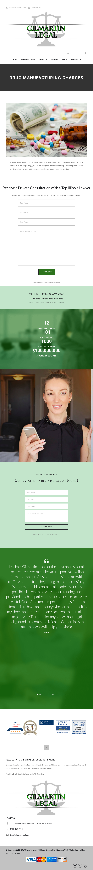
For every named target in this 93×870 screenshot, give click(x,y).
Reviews (54, 60)
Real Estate (57, 850)
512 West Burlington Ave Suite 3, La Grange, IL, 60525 (31, 823)
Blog (64, 60)
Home (14, 60)
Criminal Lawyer (74, 850)
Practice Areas (28, 60)
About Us (43, 60)
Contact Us (76, 60)
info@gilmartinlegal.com (17, 7)
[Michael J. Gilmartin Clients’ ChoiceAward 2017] (15, 733)
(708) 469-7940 (54, 294)
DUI (64, 850)
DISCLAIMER (15, 853)
